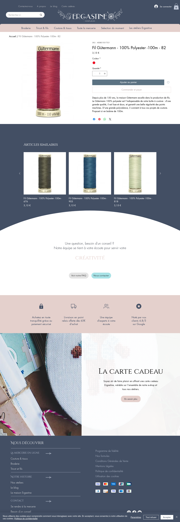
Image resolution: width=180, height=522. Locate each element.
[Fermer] (176, 517)
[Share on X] (110, 119)
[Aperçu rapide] (45, 173)
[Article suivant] (160, 173)
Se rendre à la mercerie (23, 506)
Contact (17, 500)
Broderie (15, 463)
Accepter (167, 517)
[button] (26, 28)
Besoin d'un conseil (21, 511)
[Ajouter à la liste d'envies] (168, 82)
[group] (90, 179)
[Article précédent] (19, 173)
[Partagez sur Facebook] (94, 119)
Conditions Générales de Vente (111, 461)
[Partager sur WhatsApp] (104, 119)
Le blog (14, 487)
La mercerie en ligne (25, 453)
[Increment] (105, 73)
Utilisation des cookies (107, 476)
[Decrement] (94, 73)
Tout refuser (151, 517)
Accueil (12, 36)
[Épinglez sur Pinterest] (99, 119)
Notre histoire (21, 477)
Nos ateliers (17, 482)
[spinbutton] (99, 73)
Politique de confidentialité (109, 471)
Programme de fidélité (106, 450)
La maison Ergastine (21, 492)
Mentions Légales (104, 466)
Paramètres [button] (136, 517)
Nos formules (102, 456)
